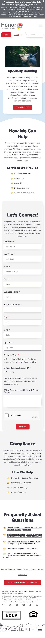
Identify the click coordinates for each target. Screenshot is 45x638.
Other (34, 362)
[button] (18, 34)
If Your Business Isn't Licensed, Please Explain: (21, 391)
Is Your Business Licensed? (16, 368)
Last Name (9, 254)
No (13, 372)
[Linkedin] (17, 605)
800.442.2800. (18, 16)
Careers (4, 569)
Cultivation (22, 359)
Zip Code (8, 343)
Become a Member (37, 569)
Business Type (11, 355)
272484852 (22, 582)
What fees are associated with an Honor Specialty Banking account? (24, 529)
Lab (7, 362)
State (6, 330)
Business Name (11, 292)
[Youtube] (23, 605)
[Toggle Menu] (41, 25)
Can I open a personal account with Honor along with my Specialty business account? (22, 555)
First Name (9, 241)
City (6, 317)
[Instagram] (10, 605)
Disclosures (12, 569)
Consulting (10, 359)
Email (6, 279)
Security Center (14, 13)
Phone (7, 267)
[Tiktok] (30, 605)
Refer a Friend (22, 575)
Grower (33, 359)
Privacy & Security (23, 569)
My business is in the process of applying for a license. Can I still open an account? (24, 536)
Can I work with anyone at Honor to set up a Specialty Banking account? (23, 542)
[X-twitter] (37, 605)
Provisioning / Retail (20, 362)
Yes (7, 372)
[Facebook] (3, 605)
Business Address (12, 305)
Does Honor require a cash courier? (22, 548)
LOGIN (16, 35)
